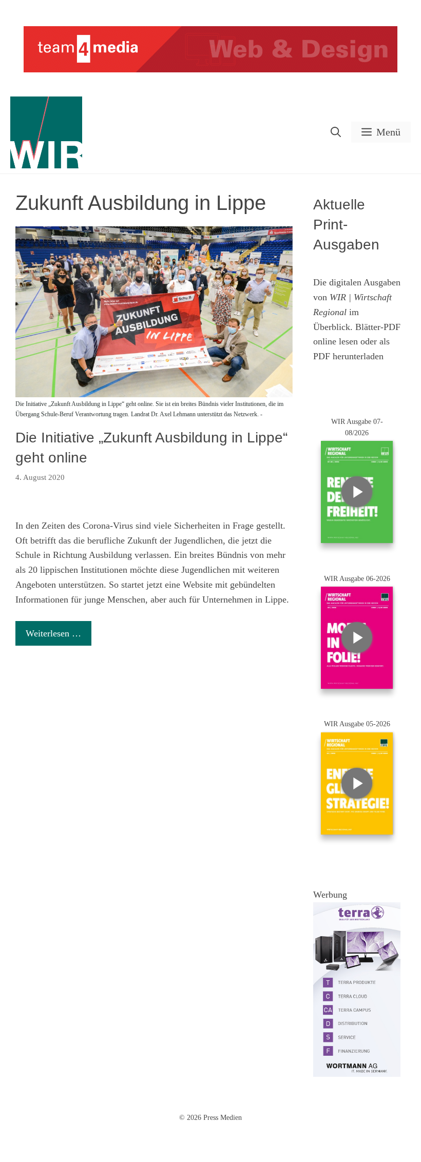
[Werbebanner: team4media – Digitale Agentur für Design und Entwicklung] (210, 70)
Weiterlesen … (53, 633)
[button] (335, 132)
